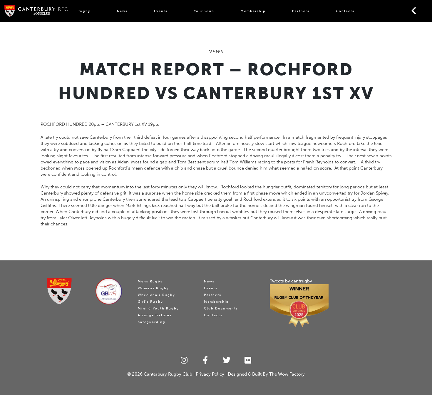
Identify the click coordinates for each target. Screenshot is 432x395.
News (122, 11)
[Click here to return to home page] (59, 291)
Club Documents (221, 308)
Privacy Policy (210, 374)
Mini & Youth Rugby (158, 308)
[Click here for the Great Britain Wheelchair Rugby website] (108, 291)
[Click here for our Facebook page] (205, 360)
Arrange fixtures (155, 315)
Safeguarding (151, 322)
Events (161, 11)
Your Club (204, 11)
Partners (300, 11)
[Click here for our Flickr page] (248, 360)
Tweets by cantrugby (291, 281)
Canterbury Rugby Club (168, 374)
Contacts (345, 11)
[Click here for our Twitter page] (226, 360)
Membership (253, 11)
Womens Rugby (153, 288)
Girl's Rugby (150, 302)
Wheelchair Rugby (156, 295)
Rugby (84, 11)
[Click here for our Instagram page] (184, 360)
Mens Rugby (150, 281)
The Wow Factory (287, 374)
